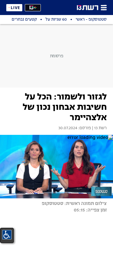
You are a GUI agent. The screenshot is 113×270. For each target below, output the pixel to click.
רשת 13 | (99, 128)
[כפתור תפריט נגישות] (7, 234)
